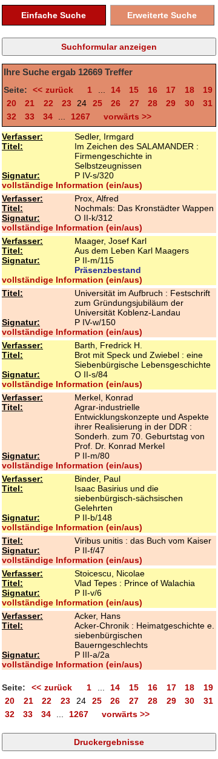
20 (11, 103)
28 (152, 103)
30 (189, 103)
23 (66, 103)
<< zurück (55, 90)
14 (116, 90)
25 (97, 103)
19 (208, 90)
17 (171, 90)
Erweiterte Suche (162, 15)
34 (48, 116)
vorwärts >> (125, 116)
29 (171, 103)
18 (189, 90)
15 (134, 90)
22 (48, 103)
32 (11, 116)
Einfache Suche (53, 15)
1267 (80, 116)
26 (116, 103)
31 (208, 103)
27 (134, 103)
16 (152, 90)
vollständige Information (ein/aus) (72, 185)
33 (30, 116)
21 (30, 103)
